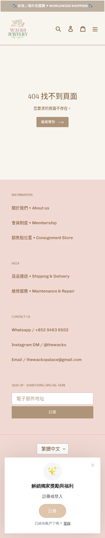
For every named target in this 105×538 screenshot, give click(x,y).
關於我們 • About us (30, 208)
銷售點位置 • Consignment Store (42, 237)
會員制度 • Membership (34, 222)
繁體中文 (50, 449)
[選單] (95, 29)
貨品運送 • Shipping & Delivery (40, 276)
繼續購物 (48, 122)
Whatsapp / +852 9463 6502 (40, 329)
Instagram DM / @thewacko (39, 344)
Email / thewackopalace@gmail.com (47, 359)
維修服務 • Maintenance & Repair (43, 291)
